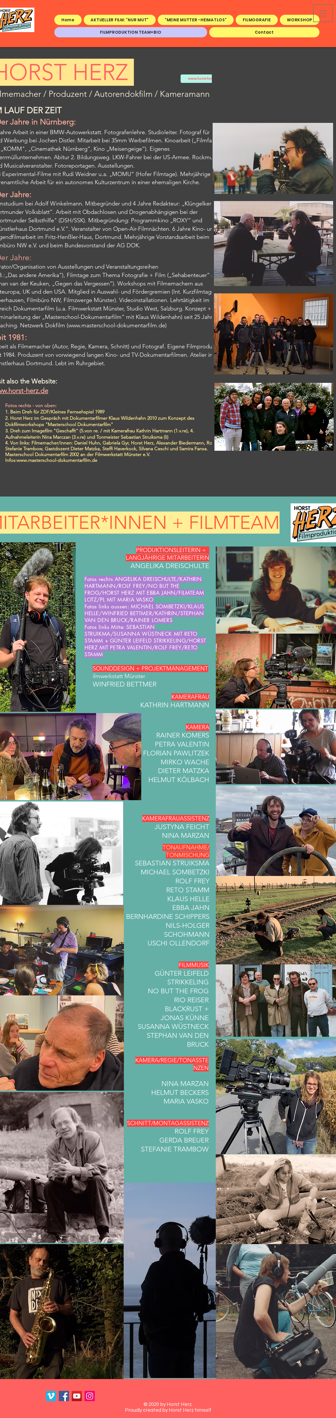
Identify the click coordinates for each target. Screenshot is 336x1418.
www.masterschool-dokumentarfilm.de (116, 325)
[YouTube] (77, 1396)
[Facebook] (64, 1396)
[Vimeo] (51, 1396)
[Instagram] (90, 1396)
